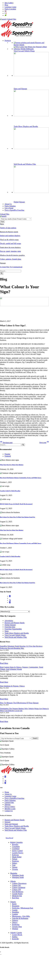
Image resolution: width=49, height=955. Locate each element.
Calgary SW (16, 890)
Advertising (9, 621)
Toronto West (17, 927)
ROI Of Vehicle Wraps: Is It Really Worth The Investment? (16, 504)
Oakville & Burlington (20, 918)
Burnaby (15, 844)
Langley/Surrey (17, 853)
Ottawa (14, 922)
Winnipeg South (18, 877)
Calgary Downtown (19, 883)
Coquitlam (16, 847)
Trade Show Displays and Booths (17, 633)
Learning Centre (10, 7)
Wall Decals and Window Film (16, 637)
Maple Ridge (16, 857)
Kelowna (15, 855)
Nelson (14, 859)
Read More (4, 663)
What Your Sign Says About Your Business (11, 464)
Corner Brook (17, 935)
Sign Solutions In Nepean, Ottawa (12, 686)
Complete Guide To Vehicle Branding (10, 490)
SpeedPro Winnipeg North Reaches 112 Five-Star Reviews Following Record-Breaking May (21, 647)
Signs (7, 631)
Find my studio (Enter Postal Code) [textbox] (13, 219)
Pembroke (15, 925)
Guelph (14, 910)
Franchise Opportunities (13, 629)
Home (7, 792)
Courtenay (16, 849)
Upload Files (11, 19)
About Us (8, 794)
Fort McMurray (17, 892)
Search (35, 738)
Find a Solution (10, 800)
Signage (7, 822)
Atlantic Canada (16, 933)
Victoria (15, 869)
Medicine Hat (17, 896)
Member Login (10, 809)
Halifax (14, 937)
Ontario (13, 902)
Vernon (14, 867)
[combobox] (15, 218)
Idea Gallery (9, 3)
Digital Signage (10, 625)
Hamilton (15, 912)
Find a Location (10, 9)
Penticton (15, 861)
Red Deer (15, 898)
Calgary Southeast (18, 887)
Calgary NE (16, 885)
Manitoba (13, 873)
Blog (6, 5)
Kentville (15, 939)
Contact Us (9, 811)
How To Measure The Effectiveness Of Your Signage (19, 703)
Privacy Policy (10, 807)
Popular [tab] (7, 454)
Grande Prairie (17, 894)
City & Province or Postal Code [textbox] (12, 738)
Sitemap (7, 805)
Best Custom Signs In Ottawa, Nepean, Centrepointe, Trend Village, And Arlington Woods (21, 668)
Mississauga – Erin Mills (21, 916)
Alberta (13, 881)
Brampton (15, 906)
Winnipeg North (18, 875)
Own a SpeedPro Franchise (14, 798)
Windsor (15, 929)
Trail (13, 865)
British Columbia (16, 842)
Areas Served (9, 838)
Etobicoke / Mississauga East (22, 908)
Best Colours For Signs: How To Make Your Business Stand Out (17, 517)
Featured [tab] (8, 456)
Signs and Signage (11, 824)
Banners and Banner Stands (14, 623)
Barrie (14, 904)
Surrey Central (17, 851)
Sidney (14, 863)
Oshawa (15, 920)
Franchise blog (10, 627)
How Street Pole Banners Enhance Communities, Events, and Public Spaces (20, 477)
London (15, 914)
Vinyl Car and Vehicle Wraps (15, 635)
